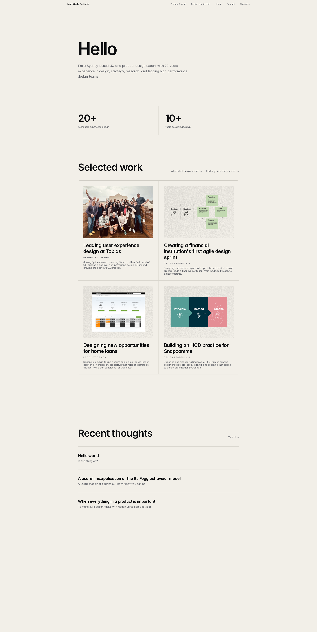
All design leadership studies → (222, 171)
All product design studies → (186, 171)
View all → (233, 437)
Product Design (178, 4)
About (218, 4)
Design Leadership (200, 4)
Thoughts (245, 4)
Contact (231, 4)
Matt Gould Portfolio (78, 4)
